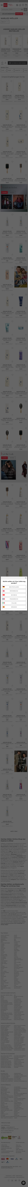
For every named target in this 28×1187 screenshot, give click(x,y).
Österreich (14, 591)
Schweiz (14, 595)
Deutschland (14, 587)
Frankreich (14, 599)
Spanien (14, 607)
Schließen (25, 578)
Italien (14, 603)
